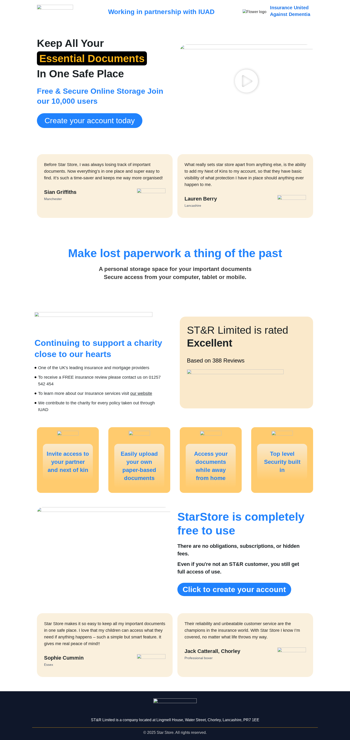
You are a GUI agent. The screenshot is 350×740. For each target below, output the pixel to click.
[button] (246, 81)
